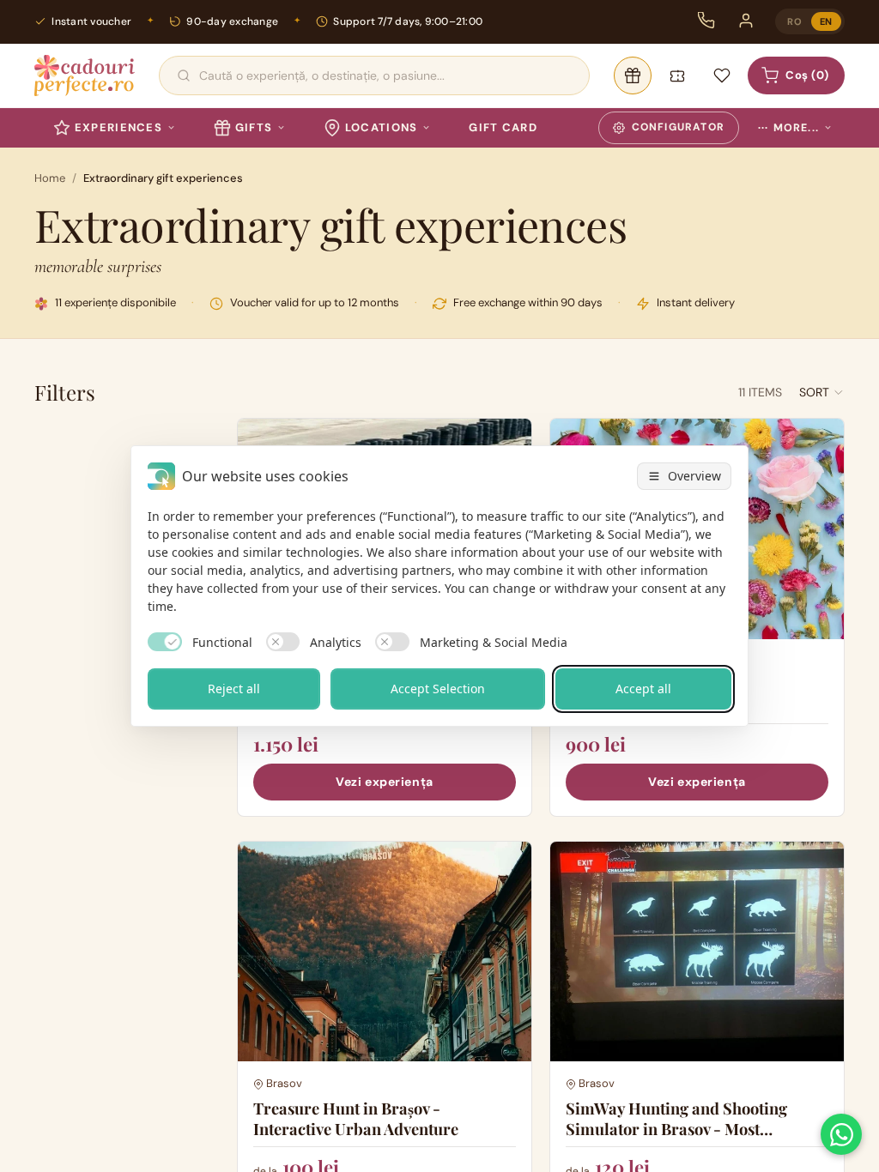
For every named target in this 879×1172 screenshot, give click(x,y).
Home (49, 178)
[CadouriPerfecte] (84, 75)
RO (794, 21)
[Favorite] (722, 75)
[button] (822, 392)
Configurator (678, 127)
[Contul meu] (746, 20)
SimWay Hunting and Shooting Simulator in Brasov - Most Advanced (676, 1128)
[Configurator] (633, 75)
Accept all (643, 688)
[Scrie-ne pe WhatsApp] (841, 1134)
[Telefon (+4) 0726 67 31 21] (706, 20)
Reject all (234, 688)
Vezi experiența (384, 781)
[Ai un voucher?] (677, 75)
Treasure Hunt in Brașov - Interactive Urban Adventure (355, 1118)
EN (826, 21)
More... (788, 128)
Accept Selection (438, 688)
